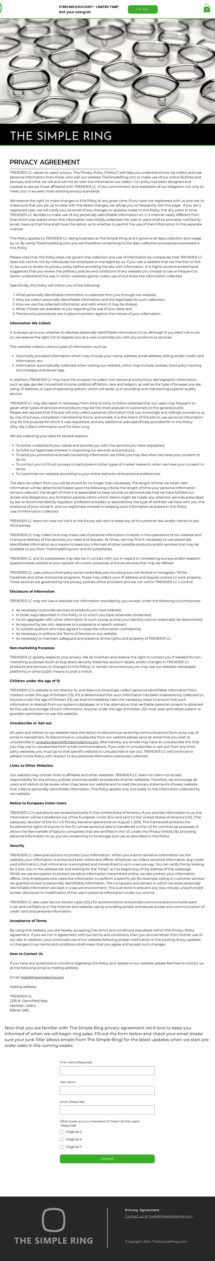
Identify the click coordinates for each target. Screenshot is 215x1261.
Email (72, 1102)
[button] (206, 8)
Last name (67, 1082)
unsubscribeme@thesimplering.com (67, 742)
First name (76, 1062)
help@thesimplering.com (42, 977)
